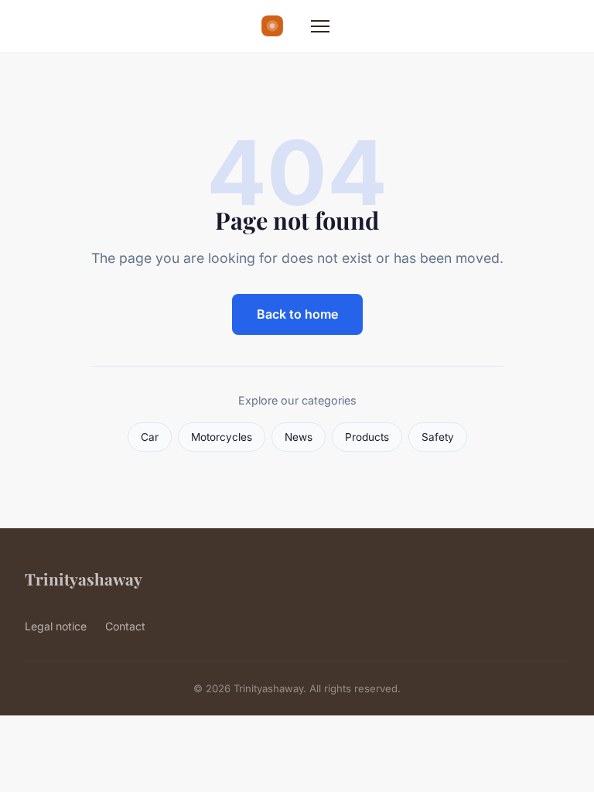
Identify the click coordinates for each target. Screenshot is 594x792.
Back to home (297, 314)
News (298, 437)
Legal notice (56, 626)
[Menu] (320, 26)
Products (367, 437)
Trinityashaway (83, 578)
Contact (125, 626)
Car (150, 437)
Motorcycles (221, 437)
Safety (438, 437)
